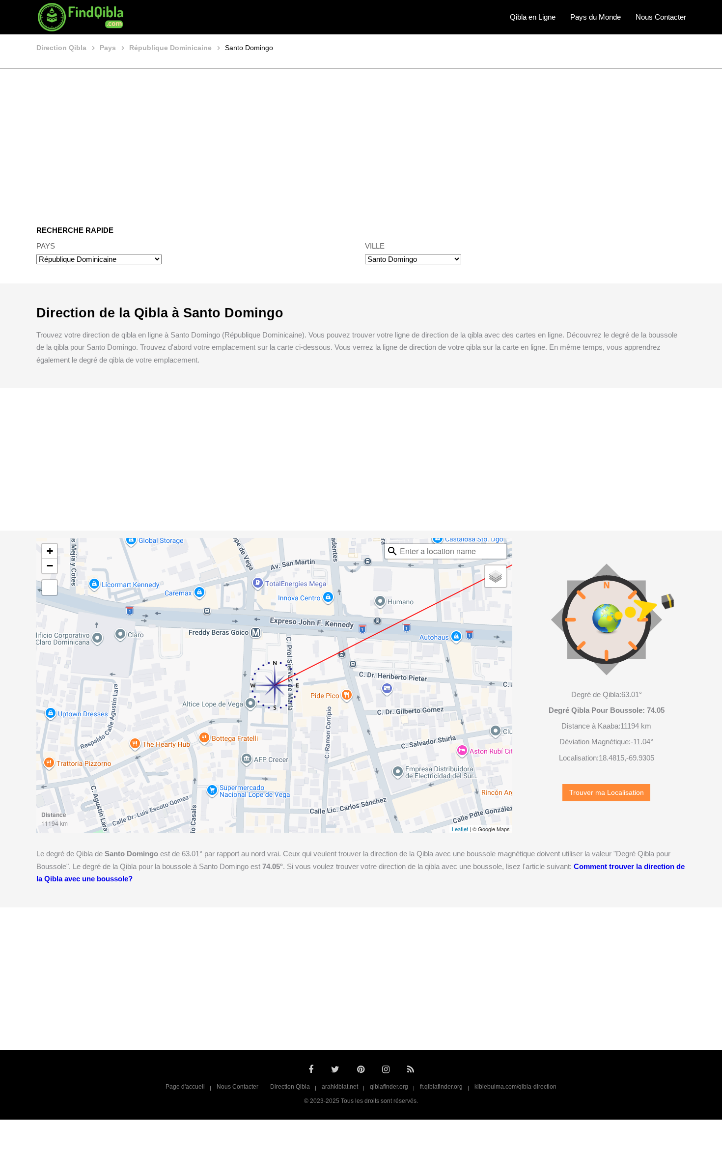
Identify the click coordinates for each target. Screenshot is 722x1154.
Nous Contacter (661, 17)
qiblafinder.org (389, 1086)
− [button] (50, 566)
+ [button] (50, 551)
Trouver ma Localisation (606, 792)
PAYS (45, 246)
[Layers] (495, 576)
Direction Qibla (290, 1086)
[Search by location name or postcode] (392, 551)
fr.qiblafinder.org (441, 1086)
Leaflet (460, 829)
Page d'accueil (185, 1086)
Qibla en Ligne (532, 17)
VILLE (375, 246)
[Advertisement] (361, 140)
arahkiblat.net (340, 1086)
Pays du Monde (595, 17)
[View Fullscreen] (49, 587)
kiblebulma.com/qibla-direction (515, 1086)
